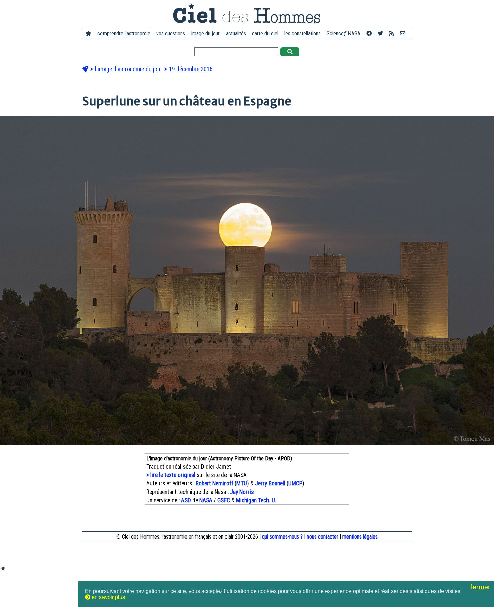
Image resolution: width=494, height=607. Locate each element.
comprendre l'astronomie (123, 33)
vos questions (170, 33)
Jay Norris (242, 491)
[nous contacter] (402, 33)
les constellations (302, 33)
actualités (236, 33)
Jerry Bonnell (270, 483)
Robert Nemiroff (214, 483)
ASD (186, 500)
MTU (241, 483)
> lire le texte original (170, 475)
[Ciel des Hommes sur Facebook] (369, 33)
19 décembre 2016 (191, 69)
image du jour (205, 33)
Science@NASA (343, 33)
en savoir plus (107, 597)
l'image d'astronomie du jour (129, 69)
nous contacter (322, 536)
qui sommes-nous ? (282, 536)
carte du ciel (265, 33)
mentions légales (360, 536)
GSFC (223, 500)
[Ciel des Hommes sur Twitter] (380, 33)
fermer (481, 587)
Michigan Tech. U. (256, 500)
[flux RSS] (391, 33)
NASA (205, 500)
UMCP (295, 483)
